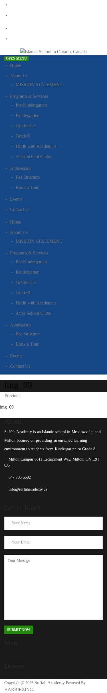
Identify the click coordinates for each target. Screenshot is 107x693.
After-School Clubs (33, 156)
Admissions (20, 168)
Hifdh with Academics (36, 146)
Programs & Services (29, 96)
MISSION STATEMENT (39, 84)
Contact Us (20, 209)
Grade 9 (23, 136)
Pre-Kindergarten (31, 105)
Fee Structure (28, 177)
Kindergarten (27, 115)
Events (16, 199)
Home (15, 65)
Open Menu (16, 59)
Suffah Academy (50, 682)
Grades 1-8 (26, 125)
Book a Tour (27, 187)
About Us (19, 75)
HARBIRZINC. (19, 689)
